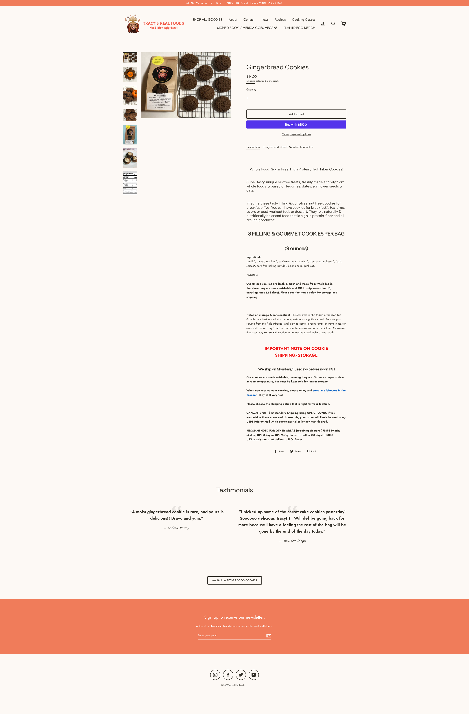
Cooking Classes (303, 19)
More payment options (296, 134)
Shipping (250, 81)
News (264, 19)
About (233, 19)
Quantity (251, 90)
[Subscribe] (268, 635)
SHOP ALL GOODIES (207, 19)
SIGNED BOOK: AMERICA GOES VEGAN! (247, 27)
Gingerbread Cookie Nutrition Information (288, 147)
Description (253, 147)
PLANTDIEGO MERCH (299, 27)
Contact (248, 19)
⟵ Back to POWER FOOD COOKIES (234, 580)
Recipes (280, 19)
